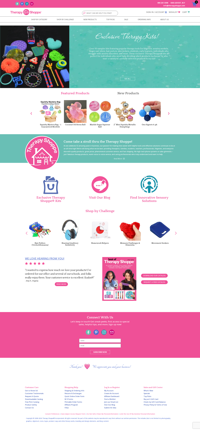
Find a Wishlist (110, 399)
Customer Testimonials (34, 393)
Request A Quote (32, 396)
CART (184, 12)
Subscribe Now (100, 352)
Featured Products (75, 93)
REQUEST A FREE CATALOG (154, 282)
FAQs (67, 408)
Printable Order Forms (73, 402)
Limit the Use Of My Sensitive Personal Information (137, 414)
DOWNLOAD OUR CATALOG (154, 275)
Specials (147, 393)
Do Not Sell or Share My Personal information (102, 414)
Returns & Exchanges (73, 393)
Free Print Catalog (32, 402)
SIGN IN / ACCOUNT (155, 12)
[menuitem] (39, 19)
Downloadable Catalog (34, 399)
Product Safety (31, 405)
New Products (128, 93)
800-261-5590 (163, 3)
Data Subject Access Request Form (73, 414)
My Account (109, 390)
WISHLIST (173, 12)
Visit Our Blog (109, 405)
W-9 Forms (69, 399)
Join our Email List (111, 402)
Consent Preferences (52, 414)
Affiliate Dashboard (111, 396)
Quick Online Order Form (74, 396)
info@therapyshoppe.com (174, 5)
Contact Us (29, 408)
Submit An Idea (110, 408)
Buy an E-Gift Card (151, 399)
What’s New (148, 390)
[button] (3, 56)
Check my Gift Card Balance (155, 402)
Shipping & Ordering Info (74, 390)
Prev (25, 231)
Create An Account (111, 393)
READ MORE (61, 284)
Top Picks (147, 396)
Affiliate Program (71, 405)
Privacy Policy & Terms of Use (155, 405)
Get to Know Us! (31, 390)
